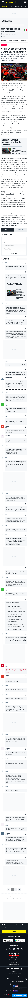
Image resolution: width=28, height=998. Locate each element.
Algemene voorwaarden (10, 990)
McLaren (21, 102)
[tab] (7, 230)
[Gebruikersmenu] (25, 2)
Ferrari (11, 90)
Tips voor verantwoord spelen (14, 976)
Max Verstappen (17, 117)
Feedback (14, 971)
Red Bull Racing (7, 117)
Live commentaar (13, 40)
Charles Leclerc (5, 96)
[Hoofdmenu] (2, 2)
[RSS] (21, 949)
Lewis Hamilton (15, 160)
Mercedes (14, 102)
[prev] (8, 889)
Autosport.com (14, 962)
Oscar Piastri (10, 194)
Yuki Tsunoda (15, 107)
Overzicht (3, 40)
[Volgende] (19, 889)
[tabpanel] (14, 568)
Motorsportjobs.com (14, 959)
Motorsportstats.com (14, 964)
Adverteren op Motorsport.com (14, 973)
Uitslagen (23, 40)
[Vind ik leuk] (25, 262)
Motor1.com (14, 957)
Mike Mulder (15, 896)
